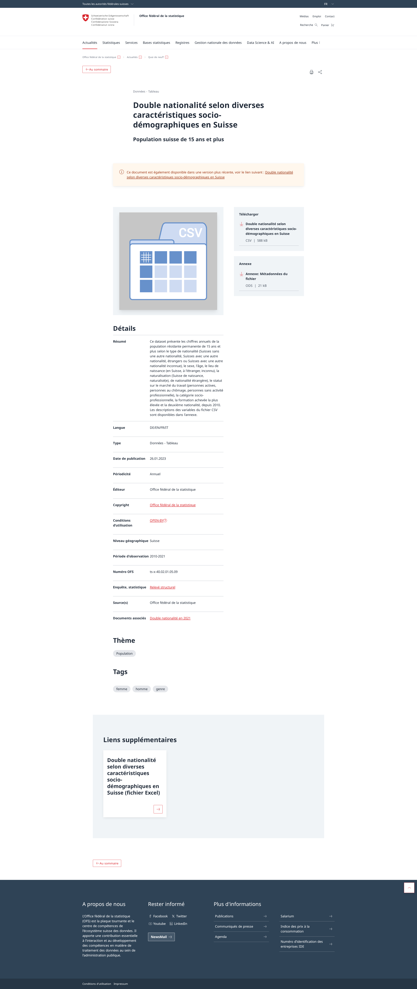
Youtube (159, 923)
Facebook (160, 916)
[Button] (158, 809)
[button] (90, 42)
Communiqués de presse (234, 926)
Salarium (287, 916)
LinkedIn (180, 923)
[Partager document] (320, 72)
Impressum (121, 984)
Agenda (221, 936)
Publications (224, 916)
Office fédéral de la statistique (161, 16)
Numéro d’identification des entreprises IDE (302, 944)
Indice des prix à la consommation (295, 928)
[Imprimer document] (311, 72)
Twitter (181, 916)
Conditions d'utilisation (96, 984)
